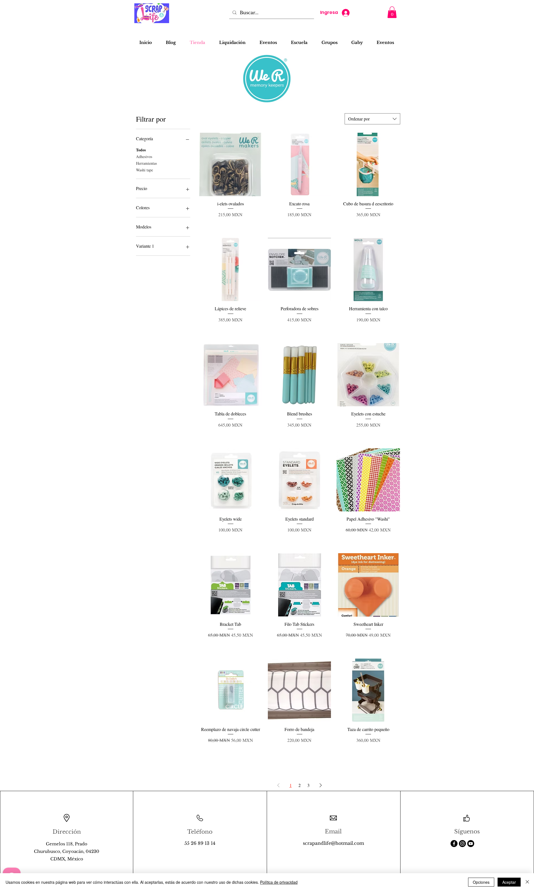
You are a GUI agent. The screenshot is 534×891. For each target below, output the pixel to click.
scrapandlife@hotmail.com (333, 843)
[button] (392, 12)
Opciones (481, 882)
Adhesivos (144, 156)
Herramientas (146, 163)
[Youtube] (470, 843)
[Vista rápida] (230, 164)
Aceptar (509, 882)
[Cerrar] (527, 882)
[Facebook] (454, 843)
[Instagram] (462, 843)
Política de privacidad (279, 882)
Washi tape (144, 170)
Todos (141, 150)
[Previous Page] (278, 785)
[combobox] (372, 118)
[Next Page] (320, 785)
